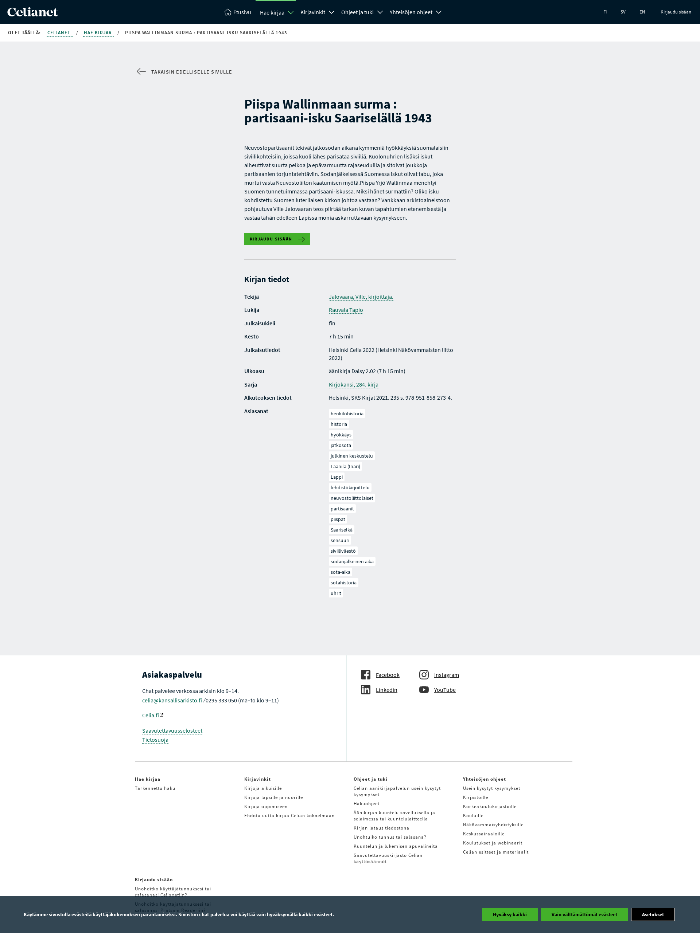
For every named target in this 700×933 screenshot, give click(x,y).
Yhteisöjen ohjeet (411, 12)
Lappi (337, 477)
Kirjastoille (475, 797)
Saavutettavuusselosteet (172, 730)
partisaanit (342, 508)
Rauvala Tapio (346, 309)
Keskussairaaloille (484, 834)
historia (339, 424)
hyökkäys (341, 434)
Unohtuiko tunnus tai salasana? (390, 837)
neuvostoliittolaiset (352, 498)
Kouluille (473, 815)
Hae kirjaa (272, 12)
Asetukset (653, 914)
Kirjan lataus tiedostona (381, 828)
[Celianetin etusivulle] (32, 14)
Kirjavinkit (312, 12)
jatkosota (341, 445)
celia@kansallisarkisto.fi (172, 700)
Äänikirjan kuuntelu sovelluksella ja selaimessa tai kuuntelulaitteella (394, 815)
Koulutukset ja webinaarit (492, 843)
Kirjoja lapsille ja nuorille (273, 797)
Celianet (59, 33)
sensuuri (340, 540)
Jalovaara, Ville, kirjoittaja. (361, 296)
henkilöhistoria (347, 413)
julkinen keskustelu (352, 455)
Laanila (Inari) (345, 466)
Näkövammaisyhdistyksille (493, 825)
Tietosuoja (155, 739)
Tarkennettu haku (155, 788)
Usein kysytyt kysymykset (491, 788)
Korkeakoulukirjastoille (490, 806)
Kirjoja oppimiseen (266, 806)
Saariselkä (342, 529)
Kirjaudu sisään (676, 12)
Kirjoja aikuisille (263, 788)
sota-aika (340, 572)
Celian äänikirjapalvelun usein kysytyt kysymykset (397, 791)
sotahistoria (344, 582)
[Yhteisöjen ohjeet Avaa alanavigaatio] (439, 11)
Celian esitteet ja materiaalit (496, 852)
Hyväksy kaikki (510, 914)
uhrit (336, 593)
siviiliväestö (343, 551)
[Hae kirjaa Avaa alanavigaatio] (291, 12)
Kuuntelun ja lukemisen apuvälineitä (396, 846)
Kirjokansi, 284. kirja (353, 384)
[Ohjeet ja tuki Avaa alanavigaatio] (380, 11)
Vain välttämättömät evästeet (584, 914)
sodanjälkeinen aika (352, 561)
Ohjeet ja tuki (357, 12)
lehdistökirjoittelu (350, 487)
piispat (338, 519)
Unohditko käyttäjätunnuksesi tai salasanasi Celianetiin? (173, 892)
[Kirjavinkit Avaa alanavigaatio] (332, 11)
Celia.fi (150, 715)
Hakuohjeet (367, 803)
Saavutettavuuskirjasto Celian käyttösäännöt (388, 858)
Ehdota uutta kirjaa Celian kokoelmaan (289, 815)
